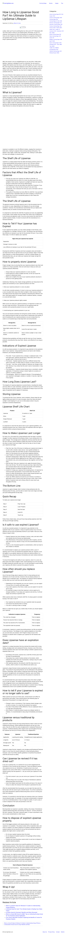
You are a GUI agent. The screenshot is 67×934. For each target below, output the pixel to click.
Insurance (53, 31)
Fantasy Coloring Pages (55, 26)
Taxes (59, 44)
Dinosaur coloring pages (56, 22)
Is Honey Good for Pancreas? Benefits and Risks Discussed (21, 912)
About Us (45, 932)
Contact (58, 932)
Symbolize (53, 44)
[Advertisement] (23, 51)
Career (52, 15)
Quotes (50, 3)
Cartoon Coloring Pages (56, 17)
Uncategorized (54, 49)
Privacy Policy (51, 932)
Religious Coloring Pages (56, 39)
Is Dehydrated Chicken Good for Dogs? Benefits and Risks (17, 924)
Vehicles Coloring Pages (56, 51)
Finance (53, 27)
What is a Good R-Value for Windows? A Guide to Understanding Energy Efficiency (22, 923)
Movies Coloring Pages (55, 34)
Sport (52, 41)
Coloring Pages (43, 3)
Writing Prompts (54, 52)
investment (60, 31)
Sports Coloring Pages (55, 42)
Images (56, 3)
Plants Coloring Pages (55, 36)
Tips (62, 3)
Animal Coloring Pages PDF (56, 14)
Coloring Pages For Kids (56, 20)
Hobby (52, 29)
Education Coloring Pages (56, 24)
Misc (52, 32)
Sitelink (62, 932)
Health (59, 27)
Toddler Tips (54, 47)
